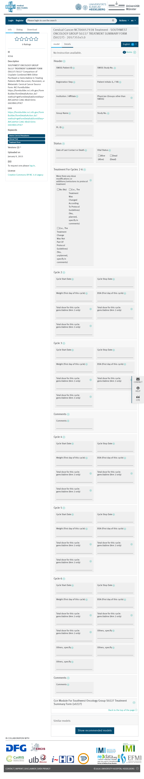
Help (138, 391)
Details (67, 44)
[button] (129, 44)
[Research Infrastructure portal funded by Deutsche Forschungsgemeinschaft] (16, 751)
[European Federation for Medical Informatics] (131, 762)
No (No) (63, 190)
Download (32, 30)
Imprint (19, 769)
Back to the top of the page (121, 710)
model (56, 44)
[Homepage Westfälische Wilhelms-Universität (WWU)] (124, 6)
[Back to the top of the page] (137, 768)
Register (19, 21)
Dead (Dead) (113, 158)
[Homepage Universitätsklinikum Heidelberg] (90, 6)
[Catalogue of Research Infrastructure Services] (15, 761)
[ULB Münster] (37, 762)
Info (10, 30)
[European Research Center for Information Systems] (38, 751)
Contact (9, 769)
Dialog (19, 30)
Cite (138, 400)
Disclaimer (30, 769)
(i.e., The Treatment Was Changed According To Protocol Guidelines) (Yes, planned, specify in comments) (74, 207)
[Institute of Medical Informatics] (128, 751)
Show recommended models (95, 730)
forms (128, 52)
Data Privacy (43, 769)
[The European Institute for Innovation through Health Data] (63, 762)
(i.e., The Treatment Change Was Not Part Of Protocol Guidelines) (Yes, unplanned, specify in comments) (62, 245)
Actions (123, 21)
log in (32, 166)
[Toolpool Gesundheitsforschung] (83, 762)
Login (11, 21)
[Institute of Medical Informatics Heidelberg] (106, 751)
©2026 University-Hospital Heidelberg (114, 769)
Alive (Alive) (101, 158)
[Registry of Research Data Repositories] (113, 762)
